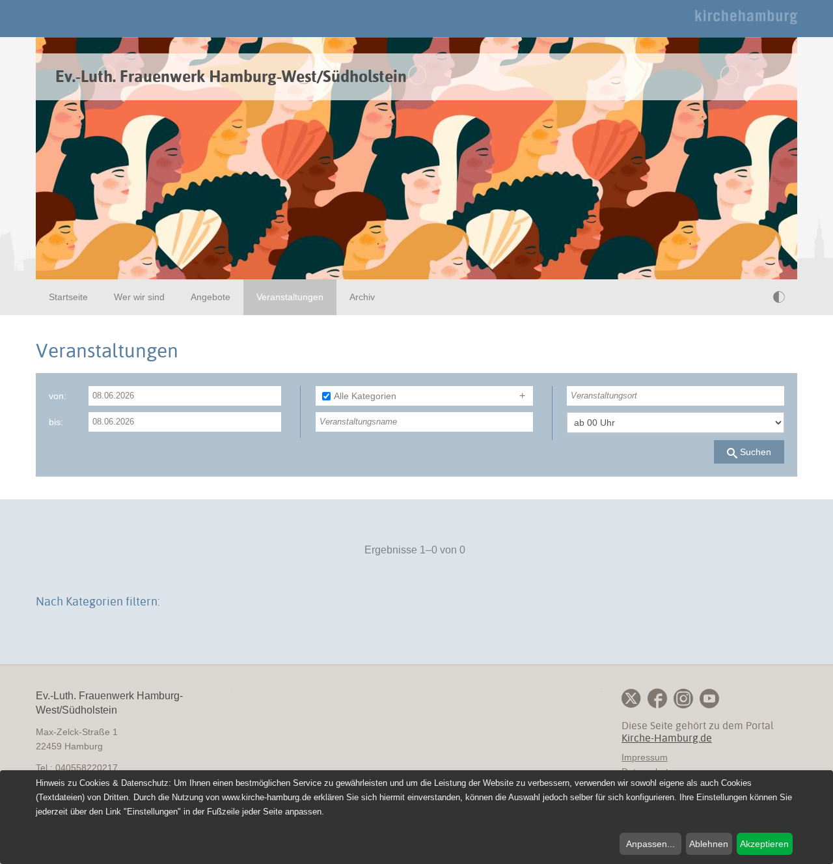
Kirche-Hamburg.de (666, 738)
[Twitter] (631, 698)
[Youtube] (709, 698)
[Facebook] (657, 698)
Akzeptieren (764, 844)
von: (57, 396)
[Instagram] (683, 698)
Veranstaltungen (289, 297)
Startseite (68, 297)
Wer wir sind (139, 297)
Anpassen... (650, 844)
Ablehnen (708, 844)
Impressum (644, 757)
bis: (56, 422)
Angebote (210, 297)
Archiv (362, 297)
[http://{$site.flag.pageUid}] (752, 297)
